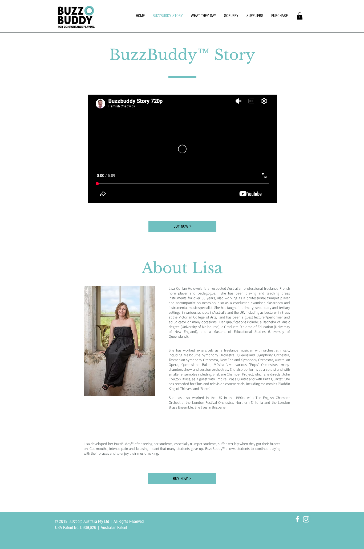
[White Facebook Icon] (297, 519)
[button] (300, 15)
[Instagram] (306, 519)
